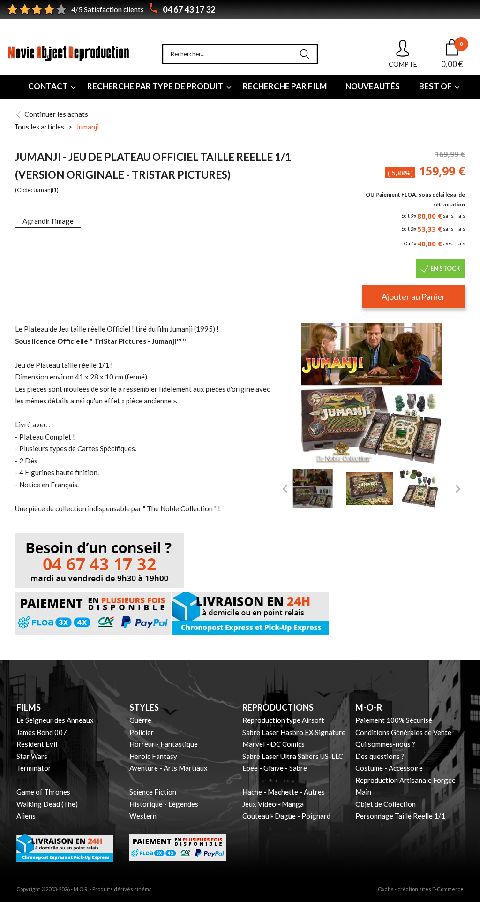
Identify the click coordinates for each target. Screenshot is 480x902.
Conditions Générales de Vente (403, 732)
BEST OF (435, 86)
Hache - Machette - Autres (283, 792)
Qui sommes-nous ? (385, 744)
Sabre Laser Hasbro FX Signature (293, 732)
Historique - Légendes (163, 804)
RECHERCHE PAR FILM (285, 86)
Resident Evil (36, 744)
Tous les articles (39, 126)
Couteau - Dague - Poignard (286, 815)
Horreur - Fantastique (163, 744)
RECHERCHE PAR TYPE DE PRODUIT (155, 86)
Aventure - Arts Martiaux (168, 768)
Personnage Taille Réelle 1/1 (400, 815)
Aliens (26, 815)
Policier (141, 732)
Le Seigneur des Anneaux (55, 720)
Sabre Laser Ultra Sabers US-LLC (292, 756)
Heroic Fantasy (153, 756)
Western (143, 815)
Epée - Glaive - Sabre (274, 768)
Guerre (140, 720)
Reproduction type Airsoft (283, 720)
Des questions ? (380, 756)
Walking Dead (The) (47, 804)
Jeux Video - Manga (273, 804)
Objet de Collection (385, 804)
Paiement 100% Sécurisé (393, 720)
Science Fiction (152, 792)
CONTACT (48, 86)
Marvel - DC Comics (273, 744)
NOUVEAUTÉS (372, 86)
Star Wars (31, 756)
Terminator (33, 768)
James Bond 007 (41, 732)
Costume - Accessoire (389, 768)
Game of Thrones (43, 792)
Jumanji (87, 126)
